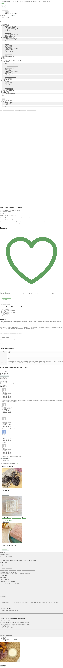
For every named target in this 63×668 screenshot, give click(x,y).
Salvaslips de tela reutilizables (10, 39)
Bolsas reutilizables (8, 45)
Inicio (4, 5)
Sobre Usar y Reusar (6, 566)
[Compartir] (2, 666)
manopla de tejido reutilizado (14, 322)
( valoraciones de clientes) (5, 211)
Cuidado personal (5, 25)
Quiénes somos (5, 105)
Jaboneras (7, 44)
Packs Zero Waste (5, 24)
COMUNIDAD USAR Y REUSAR (9, 107)
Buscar (13, 15)
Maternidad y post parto (7, 41)
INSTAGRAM (9, 635)
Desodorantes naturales (11, 29)
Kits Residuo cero (8, 52)
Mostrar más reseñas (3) (4, 458)
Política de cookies (12, 570)
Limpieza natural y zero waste (8, 56)
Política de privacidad (4, 570)
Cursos (3, 57)
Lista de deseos (8, 103)
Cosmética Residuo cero (9, 30)
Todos (3, 58)
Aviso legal (19, 570)
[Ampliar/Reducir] (0, 666)
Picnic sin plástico (8, 54)
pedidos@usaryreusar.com (5, 554)
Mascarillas (4, 96)
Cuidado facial (8, 35)
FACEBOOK (2, 635)
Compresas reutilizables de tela (11, 38)
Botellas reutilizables (9, 49)
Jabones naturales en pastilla (12, 28)
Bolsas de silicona (8, 46)
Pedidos (7, 11)
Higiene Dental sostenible (10, 36)
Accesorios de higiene (11, 27)
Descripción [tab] (4, 297)
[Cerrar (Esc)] (4, 666)
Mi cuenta (5, 10)
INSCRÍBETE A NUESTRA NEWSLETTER (11, 7)
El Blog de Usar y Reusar (7, 100)
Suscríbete (4, 564)
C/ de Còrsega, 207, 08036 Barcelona (7, 581)
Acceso (17, 463)
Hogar (3, 43)
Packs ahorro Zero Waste (10, 51)
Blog (3, 6)
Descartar (2, 3)
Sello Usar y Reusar (9, 89)
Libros (3, 95)
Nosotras (6, 106)
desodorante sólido (50, 293)
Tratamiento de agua (9, 50)
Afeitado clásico (8, 31)
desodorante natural (42, 293)
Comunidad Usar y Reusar (9, 8)
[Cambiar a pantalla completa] (1, 666)
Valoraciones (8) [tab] (5, 299)
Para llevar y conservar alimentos (11, 48)
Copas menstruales (8, 40)
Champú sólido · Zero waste (12, 34)
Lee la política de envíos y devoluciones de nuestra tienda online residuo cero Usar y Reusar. (18, 560)
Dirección (7, 12)
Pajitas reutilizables (8, 47)
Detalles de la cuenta (11, 13)
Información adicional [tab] (6, 298)
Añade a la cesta (3, 228)
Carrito (4, 640)
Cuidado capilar (8, 33)
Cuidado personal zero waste (8, 110)
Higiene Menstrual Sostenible (8, 37)
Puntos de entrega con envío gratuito (12, 618)
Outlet (6, 55)
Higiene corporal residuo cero (10, 26)
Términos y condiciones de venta (28, 570)
